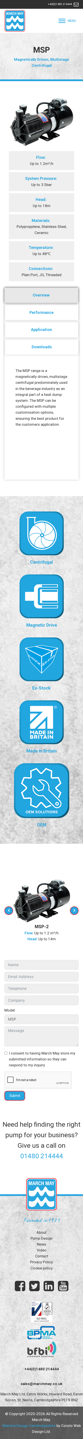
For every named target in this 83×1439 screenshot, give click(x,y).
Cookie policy (42, 1268)
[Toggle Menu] (62, 21)
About (41, 1232)
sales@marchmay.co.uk (41, 1384)
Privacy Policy (41, 1262)
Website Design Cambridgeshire (29, 1425)
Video (41, 1250)
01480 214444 (41, 1156)
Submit (14, 1096)
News (41, 1244)
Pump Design (41, 1238)
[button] (72, 20)
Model (9, 1010)
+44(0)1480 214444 (60, 4)
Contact (41, 1256)
